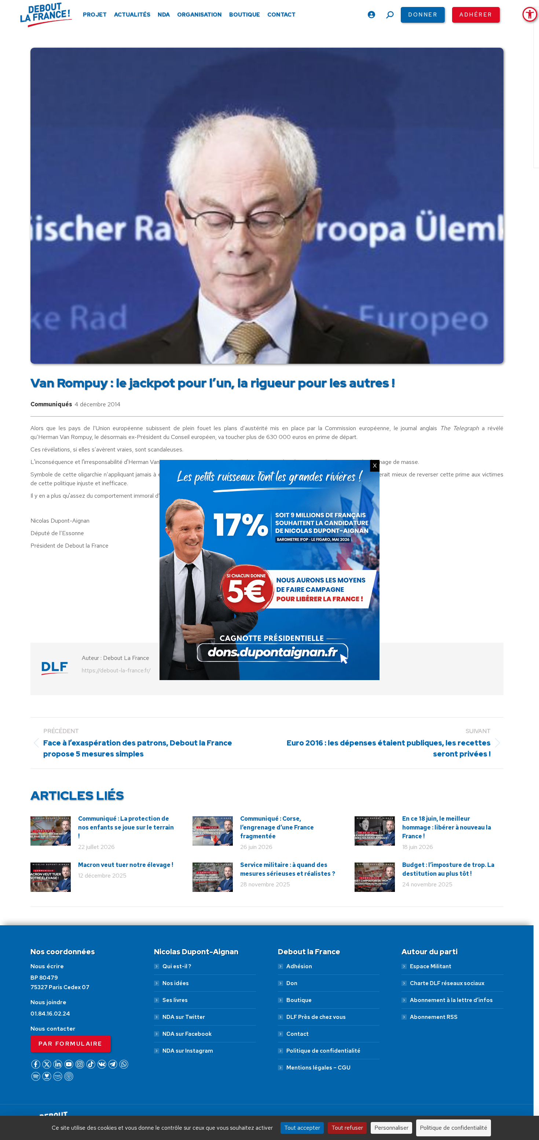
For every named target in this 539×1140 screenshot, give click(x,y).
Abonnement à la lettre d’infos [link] (451, 1000)
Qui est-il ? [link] (176, 966)
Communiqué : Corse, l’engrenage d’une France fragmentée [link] (277, 827)
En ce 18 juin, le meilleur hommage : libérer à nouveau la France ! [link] (446, 827)
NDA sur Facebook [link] (187, 1034)
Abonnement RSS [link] (434, 1017)
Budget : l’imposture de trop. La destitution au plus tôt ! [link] (448, 869)
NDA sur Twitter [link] (183, 1017)
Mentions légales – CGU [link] (318, 1067)
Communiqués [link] (51, 404)
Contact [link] (297, 1034)
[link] (529, 14)
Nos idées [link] (175, 983)
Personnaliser (391, 1128)
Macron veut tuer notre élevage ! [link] (125, 865)
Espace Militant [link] (430, 966)
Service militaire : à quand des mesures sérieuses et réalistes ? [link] (287, 869)
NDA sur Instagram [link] (187, 1050)
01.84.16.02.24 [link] (50, 1013)
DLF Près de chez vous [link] (316, 1017)
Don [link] (291, 983)
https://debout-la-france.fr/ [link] (116, 670)
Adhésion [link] (299, 966)
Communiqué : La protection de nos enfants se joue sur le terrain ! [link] (126, 827)
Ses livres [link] (175, 1000)
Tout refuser (347, 1128)
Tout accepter (302, 1128)
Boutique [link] (299, 1000)
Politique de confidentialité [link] (323, 1050)
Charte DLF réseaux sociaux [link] (447, 983)
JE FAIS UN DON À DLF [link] (415, 1100)
